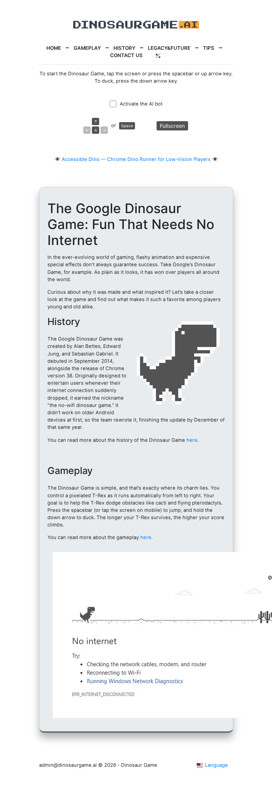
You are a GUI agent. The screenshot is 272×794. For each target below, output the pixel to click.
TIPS (208, 48)
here (191, 440)
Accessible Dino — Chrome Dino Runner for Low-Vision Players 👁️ (140, 159)
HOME (53, 48)
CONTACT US (126, 55)
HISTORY (124, 48)
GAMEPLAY (87, 48)
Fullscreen (172, 125)
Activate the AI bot (141, 104)
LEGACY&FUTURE (169, 48)
